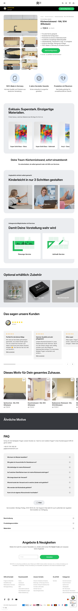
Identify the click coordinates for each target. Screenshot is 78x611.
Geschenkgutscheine (38, 590)
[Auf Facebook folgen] (5, 599)
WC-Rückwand (66, 588)
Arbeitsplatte (66, 586)
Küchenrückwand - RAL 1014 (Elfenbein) (64, 16)
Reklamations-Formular (9, 584)
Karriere (55, 580)
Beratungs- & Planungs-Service (41, 582)
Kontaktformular (7, 582)
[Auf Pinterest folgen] (12, 599)
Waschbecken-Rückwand (69, 590)
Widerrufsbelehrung (23, 592)
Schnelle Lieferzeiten (38, 586)
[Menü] (75, 596)
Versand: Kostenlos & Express (40, 580)
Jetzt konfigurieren (51, 50)
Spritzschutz (66, 584)
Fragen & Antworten (8, 580)
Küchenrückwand (49, 16)
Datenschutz (22, 584)
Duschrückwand (67, 582)
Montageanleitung (8, 586)
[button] (17, 352)
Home (42, 16)
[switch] (72, 605)
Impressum (21, 582)
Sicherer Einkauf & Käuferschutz (41, 584)
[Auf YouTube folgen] (16, 599)
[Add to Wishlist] (23, 379)
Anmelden (49, 557)
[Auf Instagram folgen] (9, 599)
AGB (20, 586)
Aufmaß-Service (37, 588)
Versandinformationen (24, 588)
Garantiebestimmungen (24, 590)
